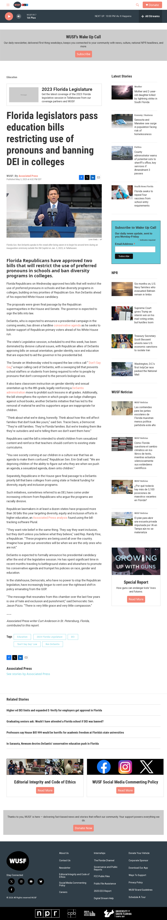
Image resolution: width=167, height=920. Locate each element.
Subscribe (83, 54)
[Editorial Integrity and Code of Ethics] (45, 767)
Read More (136, 599)
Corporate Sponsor (138, 860)
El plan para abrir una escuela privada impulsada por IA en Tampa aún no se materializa (145, 525)
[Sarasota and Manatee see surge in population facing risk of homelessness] (122, 121)
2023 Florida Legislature (67, 89)
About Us (64, 853)
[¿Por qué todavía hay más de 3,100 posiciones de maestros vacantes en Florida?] (122, 487)
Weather (138, 86)
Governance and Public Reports (105, 868)
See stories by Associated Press (28, 674)
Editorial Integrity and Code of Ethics (45, 782)
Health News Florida (143, 186)
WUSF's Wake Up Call (83, 36)
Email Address (125, 244)
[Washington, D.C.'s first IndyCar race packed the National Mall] (122, 369)
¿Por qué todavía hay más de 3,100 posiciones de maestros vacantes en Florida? (145, 493)
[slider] (23, 16)
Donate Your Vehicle (139, 853)
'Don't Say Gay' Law (27, 644)
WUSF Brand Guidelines (140, 890)
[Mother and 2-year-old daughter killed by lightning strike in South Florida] (122, 92)
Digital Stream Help (104, 898)
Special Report (136, 582)
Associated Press (28, 175)
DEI (73, 637)
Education (12, 77)
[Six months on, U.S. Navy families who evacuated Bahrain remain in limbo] (122, 289)
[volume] (19, 16)
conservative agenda (67, 325)
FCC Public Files (102, 876)
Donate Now (83, 828)
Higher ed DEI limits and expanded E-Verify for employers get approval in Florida (54, 710)
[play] (9, 16)
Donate (154, 5)
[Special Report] (136, 561)
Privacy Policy (136, 882)
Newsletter (64, 868)
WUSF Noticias (141, 402)
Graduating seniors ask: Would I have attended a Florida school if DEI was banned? (55, 721)
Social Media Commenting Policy (72, 884)
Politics (137, 147)
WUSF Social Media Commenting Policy (125, 782)
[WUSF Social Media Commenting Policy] (125, 767)
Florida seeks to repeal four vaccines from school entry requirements (143, 198)
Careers (63, 892)
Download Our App (138, 868)
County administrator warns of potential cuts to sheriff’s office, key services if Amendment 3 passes (145, 162)
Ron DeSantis (53, 644)
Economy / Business (143, 115)
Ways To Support (137, 875)
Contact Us (64, 860)
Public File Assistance (105, 883)
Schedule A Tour (137, 897)
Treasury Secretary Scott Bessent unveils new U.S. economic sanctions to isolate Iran (145, 343)
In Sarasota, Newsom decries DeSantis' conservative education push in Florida (53, 743)
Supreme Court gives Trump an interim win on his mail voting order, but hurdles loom (144, 315)
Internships (99, 853)
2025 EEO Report (102, 891)
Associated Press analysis (50, 517)
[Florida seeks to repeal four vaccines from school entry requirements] (122, 192)
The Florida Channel (104, 860)
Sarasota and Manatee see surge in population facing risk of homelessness (145, 127)
